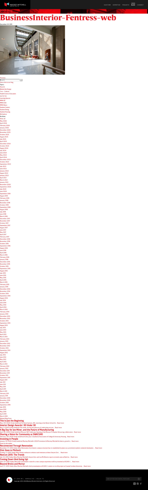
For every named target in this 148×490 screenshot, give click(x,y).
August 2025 (4, 137)
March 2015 (3, 282)
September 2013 (5, 323)
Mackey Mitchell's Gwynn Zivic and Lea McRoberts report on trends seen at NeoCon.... (39, 456)
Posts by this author (6, 443)
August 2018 (4, 209)
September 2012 (5, 350)
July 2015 (3, 273)
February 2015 (4, 284)
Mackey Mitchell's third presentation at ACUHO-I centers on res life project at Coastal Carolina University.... (45, 465)
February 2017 (4, 237)
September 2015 (5, 268)
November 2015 (5, 264)
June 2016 (3, 250)
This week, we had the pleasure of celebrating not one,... (31, 426)
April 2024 (3, 157)
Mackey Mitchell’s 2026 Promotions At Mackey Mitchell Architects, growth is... (39, 440)
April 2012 (3, 361)
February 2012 (4, 366)
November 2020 (5, 184)
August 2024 (4, 148)
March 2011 (3, 391)
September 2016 (5, 246)
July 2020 (3, 189)
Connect (140, 5)
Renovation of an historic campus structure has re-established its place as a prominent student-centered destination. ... (51, 446)
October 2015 (4, 266)
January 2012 (4, 368)
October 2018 (4, 205)
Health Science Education (8, 94)
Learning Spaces (5, 98)
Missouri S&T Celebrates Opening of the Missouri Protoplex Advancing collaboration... (40, 431)
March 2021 (3, 180)
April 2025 (3, 141)
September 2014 (5, 296)
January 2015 (4, 287)
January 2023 (4, 171)
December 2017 (5, 218)
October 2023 (4, 162)
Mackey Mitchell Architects (9, 480)
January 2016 (4, 259)
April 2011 (3, 389)
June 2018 (3, 214)
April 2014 (3, 307)
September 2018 (5, 207)
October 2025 (4, 134)
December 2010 (5, 398)
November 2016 (5, 241)
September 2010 (5, 405)
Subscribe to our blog (6, 82)
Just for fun (3, 96)
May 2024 (3, 155)
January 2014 (4, 314)
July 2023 (3, 166)
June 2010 (3, 409)
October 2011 (4, 375)
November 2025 (5, 132)
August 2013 (4, 325)
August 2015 (4, 271)
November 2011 (5, 373)
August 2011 (3, 380)
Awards (2, 87)
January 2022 (4, 175)
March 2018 (3, 216)
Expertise (116, 5)
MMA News (3, 105)
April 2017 (3, 234)
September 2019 (5, 193)
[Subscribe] (139, 479)
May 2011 (3, 386)
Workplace (3, 114)
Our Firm (107, 5)
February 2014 (4, 312)
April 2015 (3, 280)
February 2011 (4, 393)
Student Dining (4, 109)
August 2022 (4, 173)
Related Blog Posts (5, 418)
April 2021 (3, 178)
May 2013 (3, 332)
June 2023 (3, 168)
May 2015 (3, 277)
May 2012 (3, 359)
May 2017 (3, 232)
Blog (133, 5)
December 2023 (5, 159)
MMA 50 (2, 100)
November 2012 (5, 346)
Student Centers (5, 107)
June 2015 (3, 275)
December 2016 (5, 239)
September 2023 (5, 164)
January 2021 (4, 182)
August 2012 (4, 352)
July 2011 (2, 382)
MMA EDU (3, 103)
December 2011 (5, 371)
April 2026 (3, 123)
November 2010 (5, 400)
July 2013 (3, 327)
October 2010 (4, 402)
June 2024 (3, 153)
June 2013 (3, 330)
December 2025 (5, 130)
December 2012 (5, 343)
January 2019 (4, 200)
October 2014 (4, 293)
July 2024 (3, 150)
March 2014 (3, 309)
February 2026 (5, 125)
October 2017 (4, 223)
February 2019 (4, 198)
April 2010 (3, 414)
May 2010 (3, 411)
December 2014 (5, 289)
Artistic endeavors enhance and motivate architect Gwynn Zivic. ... (33, 451)
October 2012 (4, 348)
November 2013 (5, 318)
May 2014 (3, 305)
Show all (2, 118)
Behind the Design (5, 89)
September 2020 (5, 187)
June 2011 (3, 384)
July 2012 (3, 355)
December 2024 (5, 143)
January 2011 (4, 396)
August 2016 (4, 248)
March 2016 (3, 255)
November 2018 (5, 203)
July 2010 (3, 407)
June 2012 (3, 357)
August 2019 (4, 196)
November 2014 (5, 291)
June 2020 (3, 191)
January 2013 (4, 341)
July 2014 (3, 300)
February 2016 (4, 257)
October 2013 (4, 321)
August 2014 (4, 298)
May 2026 (3, 121)
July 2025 (3, 139)
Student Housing (5, 112)
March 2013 (3, 337)
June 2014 (3, 302)
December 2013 (5, 316)
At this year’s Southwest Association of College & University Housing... (37, 435)
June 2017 (3, 230)
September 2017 (5, 225)
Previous (2, 78)
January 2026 (4, 128)
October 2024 (4, 146)
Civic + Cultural (4, 91)
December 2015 (5, 262)
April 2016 (3, 252)
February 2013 (4, 339)
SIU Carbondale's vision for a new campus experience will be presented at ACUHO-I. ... (39, 460)
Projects (125, 5)
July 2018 (3, 212)
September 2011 (5, 377)
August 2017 (4, 228)
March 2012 (3, 364)
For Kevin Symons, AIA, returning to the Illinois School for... (32, 421)
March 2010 (4, 416)
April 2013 (3, 334)
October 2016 (4, 243)
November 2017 (5, 221)
